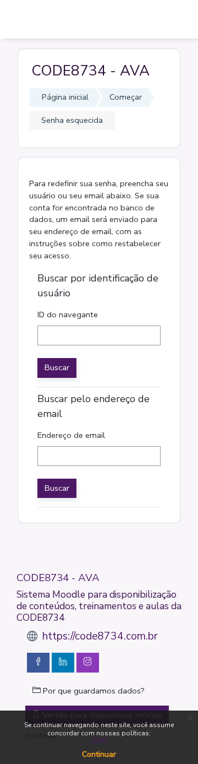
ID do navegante (67, 314)
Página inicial (65, 96)
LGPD (99, 740)
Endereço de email (71, 435)
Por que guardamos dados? (93, 690)
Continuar (99, 754)
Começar (125, 96)
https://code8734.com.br (99, 636)
